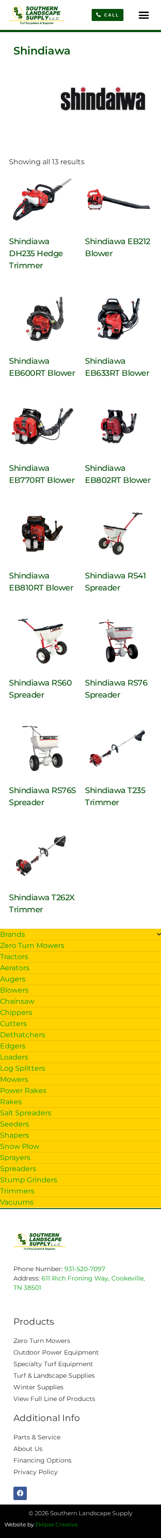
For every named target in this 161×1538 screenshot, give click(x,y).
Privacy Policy (35, 1472)
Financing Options (42, 1460)
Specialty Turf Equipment (53, 1364)
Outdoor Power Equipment (56, 1352)
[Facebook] (20, 1493)
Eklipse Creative (56, 1524)
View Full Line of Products (54, 1399)
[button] (144, 15)
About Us (27, 1449)
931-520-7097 (84, 1269)
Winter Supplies (38, 1387)
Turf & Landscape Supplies (54, 1376)
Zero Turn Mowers (41, 1341)
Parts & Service (36, 1437)
